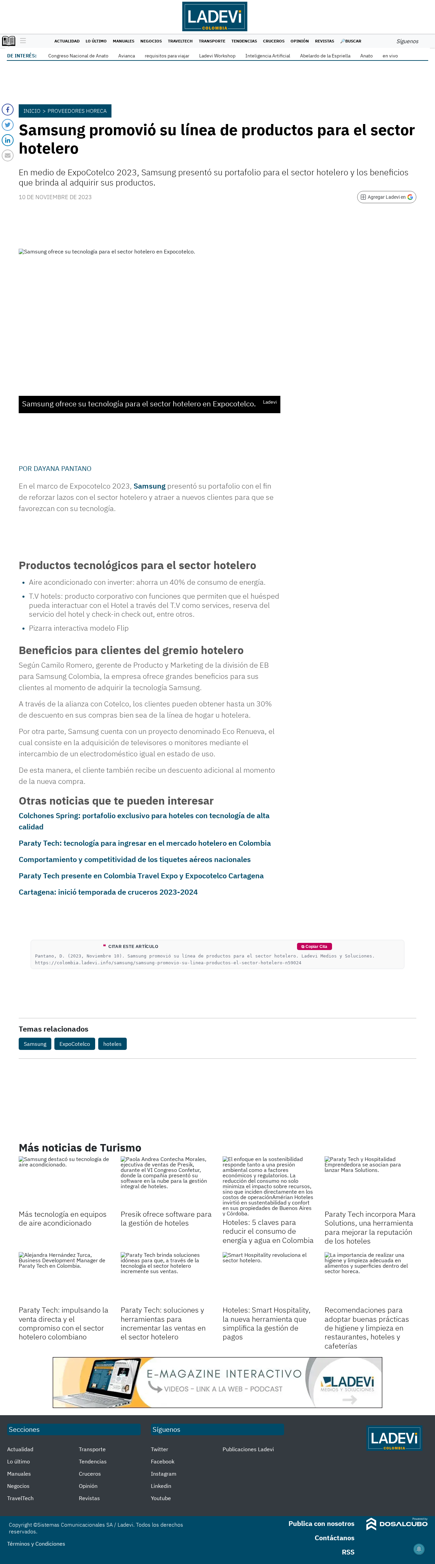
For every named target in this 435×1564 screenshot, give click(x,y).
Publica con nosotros (321, 1523)
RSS (348, 1552)
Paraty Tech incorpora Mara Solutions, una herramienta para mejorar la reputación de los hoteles (370, 1227)
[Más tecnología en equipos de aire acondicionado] (64, 1182)
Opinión (300, 40)
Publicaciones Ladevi (248, 1449)
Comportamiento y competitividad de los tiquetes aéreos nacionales (135, 859)
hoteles (112, 1043)
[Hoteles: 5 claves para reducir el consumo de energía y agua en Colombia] (268, 1186)
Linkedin (161, 1485)
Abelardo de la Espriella (325, 56)
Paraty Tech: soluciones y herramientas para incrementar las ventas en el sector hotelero (163, 1323)
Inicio (31, 110)
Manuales (123, 40)
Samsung (150, 486)
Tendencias (244, 40)
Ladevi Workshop (217, 56)
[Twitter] (8, 125)
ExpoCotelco (74, 1043)
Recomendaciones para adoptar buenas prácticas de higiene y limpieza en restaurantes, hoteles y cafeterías (367, 1328)
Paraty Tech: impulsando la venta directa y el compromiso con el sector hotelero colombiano (63, 1323)
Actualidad (67, 40)
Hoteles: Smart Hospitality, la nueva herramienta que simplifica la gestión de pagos (267, 1323)
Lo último (96, 40)
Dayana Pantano (62, 468)
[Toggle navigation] (21, 41)
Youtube (161, 1498)
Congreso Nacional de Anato (78, 56)
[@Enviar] (8, 155)
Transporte (212, 40)
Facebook (162, 1461)
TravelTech (180, 40)
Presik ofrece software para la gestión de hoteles (166, 1218)
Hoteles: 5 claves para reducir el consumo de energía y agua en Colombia (268, 1231)
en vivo (390, 56)
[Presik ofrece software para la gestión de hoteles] (166, 1182)
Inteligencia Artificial (267, 56)
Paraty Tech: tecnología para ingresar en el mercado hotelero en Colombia (145, 843)
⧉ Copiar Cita (314, 946)
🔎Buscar (350, 40)
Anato (366, 56)
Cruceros (273, 40)
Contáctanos (334, 1537)
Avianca (126, 56)
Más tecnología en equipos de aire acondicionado (63, 1218)
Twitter (159, 1449)
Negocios (151, 40)
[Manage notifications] (419, 1549)
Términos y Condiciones (36, 1543)
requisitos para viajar (167, 56)
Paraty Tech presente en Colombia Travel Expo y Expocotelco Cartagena (141, 875)
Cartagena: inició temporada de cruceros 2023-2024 (108, 892)
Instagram (163, 1473)
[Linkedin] (8, 140)
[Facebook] (8, 110)
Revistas (324, 40)
